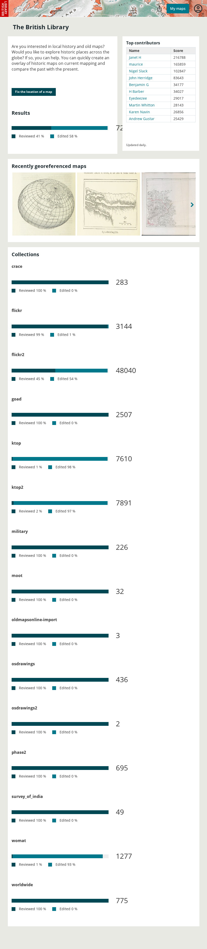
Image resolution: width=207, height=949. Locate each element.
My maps (178, 8)
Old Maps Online (4, 8)
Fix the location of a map (33, 92)
